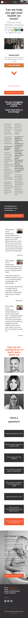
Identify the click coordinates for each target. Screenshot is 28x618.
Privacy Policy (14, 613)
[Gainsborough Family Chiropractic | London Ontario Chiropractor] (14, 2)
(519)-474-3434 (14, 86)
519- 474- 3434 (12, 587)
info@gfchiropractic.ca (14, 589)
